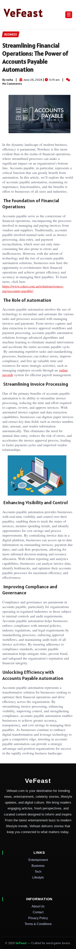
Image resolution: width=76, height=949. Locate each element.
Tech (38, 871)
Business (38, 865)
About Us (38, 906)
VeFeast (23, 13)
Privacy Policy (38, 918)
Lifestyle (38, 877)
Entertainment (38, 860)
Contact (38, 912)
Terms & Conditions (38, 924)
